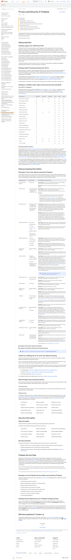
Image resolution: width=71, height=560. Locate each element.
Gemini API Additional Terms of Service (52, 343)
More (28, 1)
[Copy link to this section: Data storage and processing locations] (45, 379)
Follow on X (36, 543)
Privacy (20, 557)
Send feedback (62, 11)
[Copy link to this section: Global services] (28, 393)
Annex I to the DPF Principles (34, 164)
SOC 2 (50, 89)
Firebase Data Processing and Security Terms (50, 471)
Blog (57, 1)
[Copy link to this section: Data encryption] (30, 421)
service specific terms (56, 398)
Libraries (17, 545)
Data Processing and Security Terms (59, 73)
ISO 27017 (35, 90)
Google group (55, 543)
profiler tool (41, 321)
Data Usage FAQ (55, 298)
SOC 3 (55, 89)
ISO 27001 (42, 89)
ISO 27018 (41, 90)
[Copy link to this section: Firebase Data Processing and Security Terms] (50, 68)
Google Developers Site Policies (36, 530)
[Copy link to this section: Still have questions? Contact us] (45, 514)
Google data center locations (36, 396)
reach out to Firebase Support (53, 517)
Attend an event (37, 546)
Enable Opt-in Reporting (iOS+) (32, 372)
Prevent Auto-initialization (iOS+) (50, 370)
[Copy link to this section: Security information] (36, 418)
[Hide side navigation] (13, 558)
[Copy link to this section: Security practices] (32, 441)
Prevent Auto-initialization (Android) (35, 370)
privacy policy (45, 477)
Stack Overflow (55, 541)
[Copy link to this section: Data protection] (32, 42)
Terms (17, 557)
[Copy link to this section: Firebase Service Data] (37, 455)
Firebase (19, 8)
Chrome (35, 553)
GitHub (17, 546)
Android (30, 553)
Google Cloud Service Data (33, 460)
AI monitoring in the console (51, 197)
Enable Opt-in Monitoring (36, 374)
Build (12, 1)
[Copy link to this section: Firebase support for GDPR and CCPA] (45, 46)
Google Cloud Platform (48, 553)
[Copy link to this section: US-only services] (28, 386)
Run (17, 1)
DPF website (62, 157)
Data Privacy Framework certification (34, 149)
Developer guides (19, 539)
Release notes (55, 545)
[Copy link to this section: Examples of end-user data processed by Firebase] (53, 172)
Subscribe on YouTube (38, 545)
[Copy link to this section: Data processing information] (43, 169)
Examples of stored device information (58, 263)
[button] (42, 346)
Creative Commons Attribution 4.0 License (48, 529)
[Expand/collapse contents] (25, 18)
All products (56, 553)
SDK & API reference (19, 541)
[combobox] (38, 1)
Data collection (42, 314)
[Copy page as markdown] (23, 15)
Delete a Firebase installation (51, 351)
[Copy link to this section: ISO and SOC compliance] (32, 87)
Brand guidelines (56, 546)
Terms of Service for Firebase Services (53, 79)
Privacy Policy (62, 341)
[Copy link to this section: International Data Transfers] (34, 146)
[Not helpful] (66, 9)
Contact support (55, 539)
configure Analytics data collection (50, 376)
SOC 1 (48, 89)
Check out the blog (38, 539)
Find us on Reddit (37, 541)
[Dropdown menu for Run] (19, 1)
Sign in (68, 1)
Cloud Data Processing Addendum (41, 78)
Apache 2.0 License (21, 530)
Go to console (62, 1)
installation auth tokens (42, 300)
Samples (17, 543)
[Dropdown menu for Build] (14, 1)
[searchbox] (7, 9)
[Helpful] (64, 9)
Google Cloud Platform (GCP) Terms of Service (45, 76)
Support (23, 1)
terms (63, 81)
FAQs (54, 548)
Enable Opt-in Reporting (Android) (46, 372)
